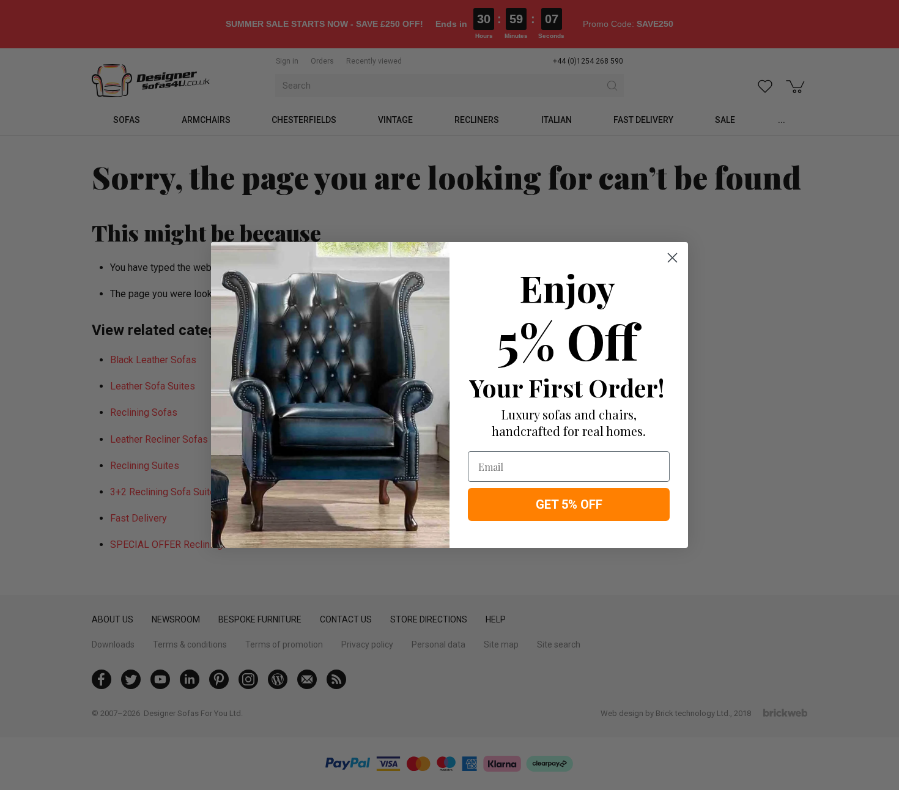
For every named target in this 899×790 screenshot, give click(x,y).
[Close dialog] (672, 257)
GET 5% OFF (569, 504)
